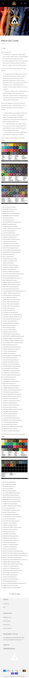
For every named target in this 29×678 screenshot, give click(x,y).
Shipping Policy (7, 617)
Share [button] (4, 48)
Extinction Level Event (12, 676)
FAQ (4, 607)
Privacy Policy (6, 624)
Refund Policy (6, 621)
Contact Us (6, 603)
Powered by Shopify (21, 676)
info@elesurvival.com (9, 648)
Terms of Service (7, 628)
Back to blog (16, 594)
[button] (3, 3)
